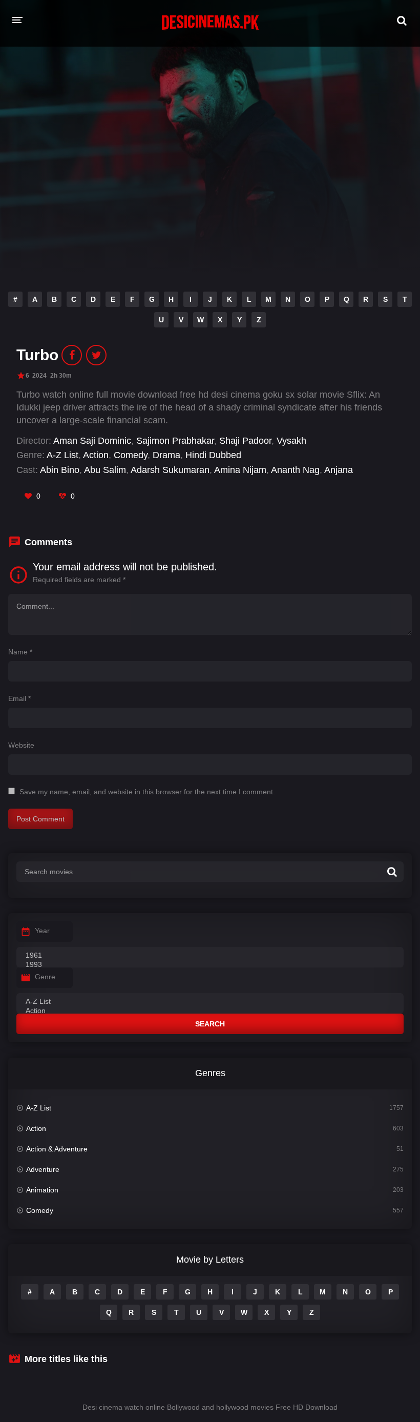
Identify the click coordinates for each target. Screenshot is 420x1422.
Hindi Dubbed (213, 455)
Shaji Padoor (245, 441)
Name (20, 652)
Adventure (42, 1169)
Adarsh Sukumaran (170, 470)
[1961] (210, 955)
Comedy (131, 455)
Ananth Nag (295, 470)
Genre (45, 977)
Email (19, 698)
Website (21, 745)
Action (96, 455)
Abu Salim (105, 470)
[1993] (210, 965)
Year (42, 930)
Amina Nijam (240, 470)
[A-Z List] (210, 1001)
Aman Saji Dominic (92, 441)
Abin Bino (59, 470)
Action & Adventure (57, 1149)
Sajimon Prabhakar (175, 441)
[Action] (210, 1011)
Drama (166, 455)
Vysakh (291, 441)
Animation (42, 1190)
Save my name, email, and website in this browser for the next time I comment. (147, 792)
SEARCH (210, 1024)
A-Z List (62, 455)
